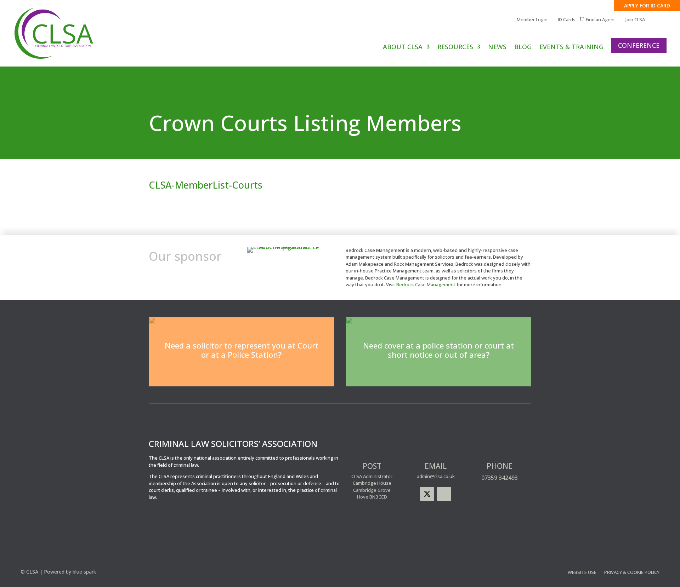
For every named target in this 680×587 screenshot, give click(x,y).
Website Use (582, 572)
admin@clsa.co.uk (436, 476)
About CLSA (403, 47)
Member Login (532, 20)
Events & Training (571, 47)
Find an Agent (600, 20)
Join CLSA (635, 20)
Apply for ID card (647, 5)
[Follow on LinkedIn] (444, 494)
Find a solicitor (241, 373)
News (497, 47)
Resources (455, 47)
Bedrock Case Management (425, 284)
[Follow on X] (427, 494)
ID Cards (567, 20)
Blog (523, 47)
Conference (638, 45)
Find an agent (439, 373)
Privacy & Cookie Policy (631, 572)
